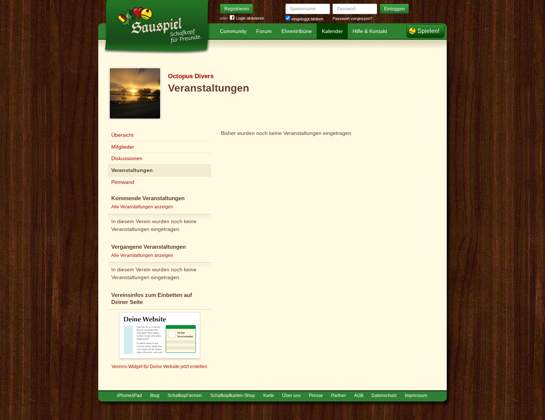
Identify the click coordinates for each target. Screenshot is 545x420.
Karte (268, 395)
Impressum (416, 395)
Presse (316, 395)
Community (233, 31)
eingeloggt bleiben (306, 19)
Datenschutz (384, 395)
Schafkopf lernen (185, 395)
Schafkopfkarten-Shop (232, 395)
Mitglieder (122, 147)
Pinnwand (122, 182)
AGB (358, 395)
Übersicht (122, 135)
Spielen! (428, 31)
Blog (154, 395)
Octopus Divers (191, 76)
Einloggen (394, 8)
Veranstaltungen (132, 170)
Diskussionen (126, 158)
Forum (264, 31)
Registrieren (236, 8)
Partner (338, 395)
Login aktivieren (250, 18)
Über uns (291, 395)
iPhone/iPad (129, 395)
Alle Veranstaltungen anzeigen (142, 206)
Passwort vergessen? (352, 18)
